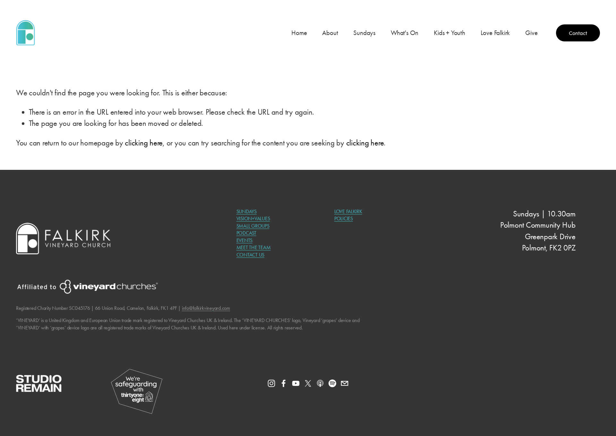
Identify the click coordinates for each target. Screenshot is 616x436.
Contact (578, 33)
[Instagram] (271, 383)
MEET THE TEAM (253, 247)
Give (531, 33)
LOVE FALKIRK (348, 211)
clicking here (144, 142)
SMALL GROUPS (253, 226)
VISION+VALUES (253, 218)
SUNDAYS (246, 211)
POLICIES (343, 218)
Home (299, 33)
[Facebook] (283, 383)
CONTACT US (250, 255)
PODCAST (246, 233)
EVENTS (244, 240)
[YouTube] (296, 383)
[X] (308, 383)
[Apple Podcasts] (320, 383)
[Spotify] (332, 383)
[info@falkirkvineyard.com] (344, 383)
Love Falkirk (495, 33)
